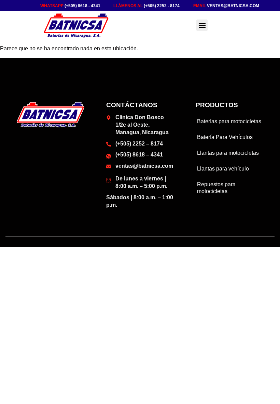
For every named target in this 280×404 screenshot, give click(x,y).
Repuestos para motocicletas (216, 187)
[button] (202, 25)
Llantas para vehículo (223, 169)
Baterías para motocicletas (229, 121)
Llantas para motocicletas (228, 153)
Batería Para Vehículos (225, 137)
